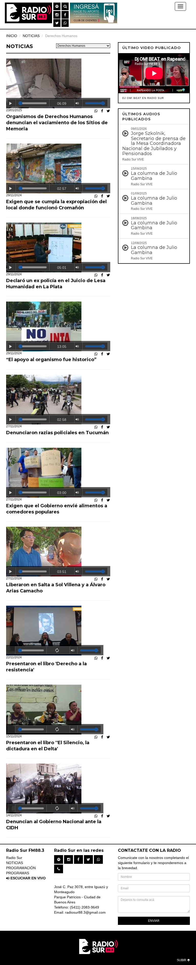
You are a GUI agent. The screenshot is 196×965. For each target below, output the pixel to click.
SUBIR (182, 960)
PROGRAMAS (17, 873)
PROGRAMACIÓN (21, 868)
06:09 (61, 103)
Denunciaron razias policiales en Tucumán (57, 432)
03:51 (61, 572)
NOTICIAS (14, 863)
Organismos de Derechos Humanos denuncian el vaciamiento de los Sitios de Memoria (57, 123)
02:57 (61, 189)
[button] (56, 6)
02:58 (61, 420)
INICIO (11, 36)
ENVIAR (154, 921)
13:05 (61, 346)
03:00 (61, 493)
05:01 (61, 268)
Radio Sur (14, 858)
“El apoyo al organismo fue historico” (51, 359)
